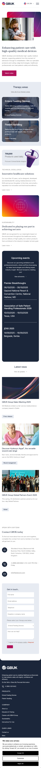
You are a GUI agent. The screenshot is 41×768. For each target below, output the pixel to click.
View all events (19, 276)
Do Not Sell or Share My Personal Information (16, 682)
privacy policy (22, 642)
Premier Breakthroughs (15, 283)
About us (5, 708)
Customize (20, 758)
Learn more (6, 190)
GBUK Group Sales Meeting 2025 (16, 402)
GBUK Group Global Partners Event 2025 (19, 495)
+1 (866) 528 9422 (17, 563)
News (3, 735)
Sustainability (6, 718)
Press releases (7, 416)
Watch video (9, 73)
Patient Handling (10, 138)
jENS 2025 (9, 329)
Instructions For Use (8, 722)
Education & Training (8, 712)
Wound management (9, 463)
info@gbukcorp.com (18, 573)
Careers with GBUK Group (10, 715)
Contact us (5, 732)
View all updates (19, 372)
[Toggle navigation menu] (37, 4)
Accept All (20, 753)
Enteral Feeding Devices (13, 115)
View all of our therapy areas (20, 92)
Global (5, 509)
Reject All (20, 763)
